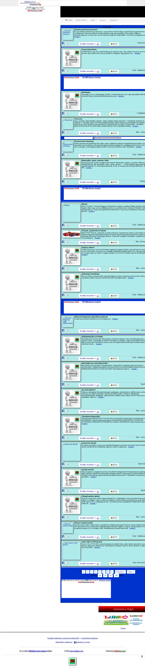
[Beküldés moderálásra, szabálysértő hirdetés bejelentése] (67, 43)
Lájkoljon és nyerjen (83, 642)
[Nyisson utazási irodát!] (68, 528)
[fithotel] (72, 213)
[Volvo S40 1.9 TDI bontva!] (72, 551)
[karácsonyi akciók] (72, 452)
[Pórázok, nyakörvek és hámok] (72, 234)
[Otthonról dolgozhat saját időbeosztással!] (68, 322)
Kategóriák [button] (114, 20)
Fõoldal (69, 20)
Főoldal (123, 628)
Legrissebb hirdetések (89, 638)
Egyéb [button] (93, 20)
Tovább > (77, 37)
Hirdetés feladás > (81, 20)
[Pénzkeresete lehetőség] (68, 146)
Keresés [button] (103, 20)
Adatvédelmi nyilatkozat (64, 642)
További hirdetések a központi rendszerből (63, 638)
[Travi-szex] (68, 124)
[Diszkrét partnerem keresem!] (68, 34)
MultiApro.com (29, 1)
